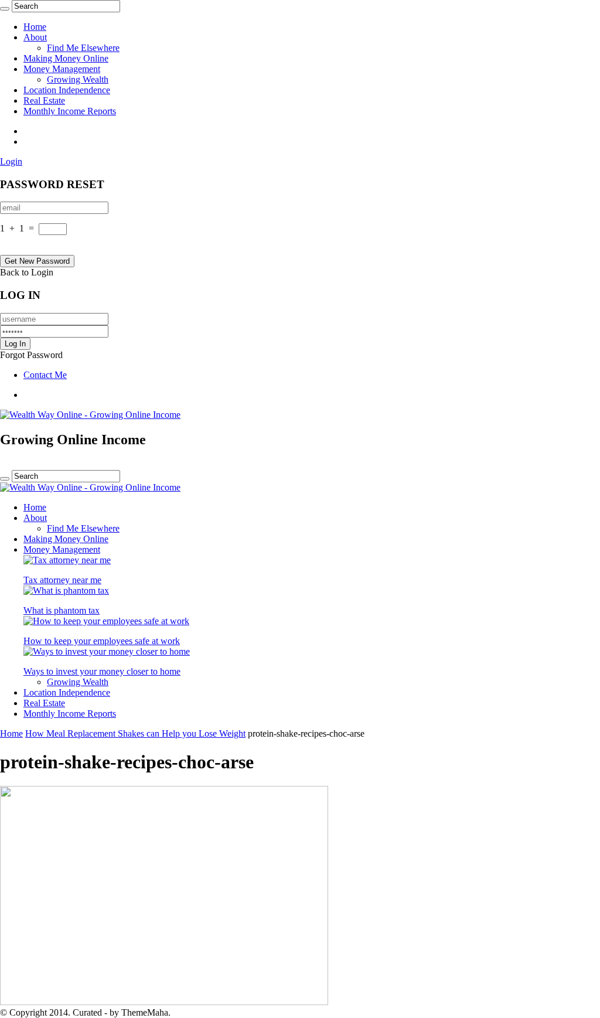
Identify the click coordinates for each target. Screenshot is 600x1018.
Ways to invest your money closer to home (101, 671)
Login (11, 161)
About (35, 37)
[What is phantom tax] (66, 590)
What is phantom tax (61, 610)
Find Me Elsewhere (83, 48)
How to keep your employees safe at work (101, 641)
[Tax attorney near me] (67, 560)
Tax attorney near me (62, 580)
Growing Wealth (77, 79)
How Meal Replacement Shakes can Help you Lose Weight (135, 733)
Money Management (61, 69)
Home (34, 27)
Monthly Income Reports (69, 111)
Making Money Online (65, 58)
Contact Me (45, 375)
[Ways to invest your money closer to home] (106, 651)
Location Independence (66, 90)
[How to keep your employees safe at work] (106, 621)
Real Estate (44, 100)
